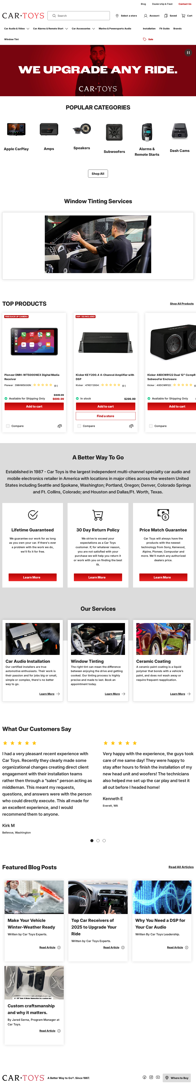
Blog (143, 3)
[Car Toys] (23, 16)
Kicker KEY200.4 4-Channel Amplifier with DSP (105, 377)
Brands (177, 28)
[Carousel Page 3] (104, 840)
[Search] (53, 16)
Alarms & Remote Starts (147, 152)
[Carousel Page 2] (98, 840)
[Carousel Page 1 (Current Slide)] (91, 840)
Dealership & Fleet (162, 3)
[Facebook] (144, 1078)
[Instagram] (151, 1078)
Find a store (105, 416)
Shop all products (182, 303)
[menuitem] (143, 4)
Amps (49, 149)
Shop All (98, 174)
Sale (150, 39)
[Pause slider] (188, 52)
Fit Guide (164, 28)
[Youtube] (158, 1078)
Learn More (31, 577)
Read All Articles (181, 867)
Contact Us (185, 3)
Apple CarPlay (16, 149)
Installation (149, 28)
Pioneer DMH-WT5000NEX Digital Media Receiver (31, 377)
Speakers (82, 148)
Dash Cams (179, 150)
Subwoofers (114, 151)
